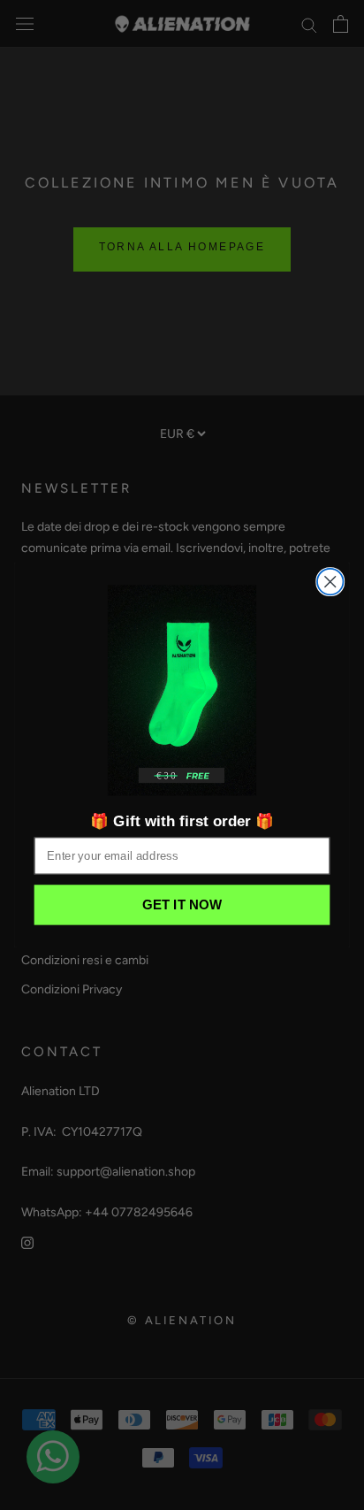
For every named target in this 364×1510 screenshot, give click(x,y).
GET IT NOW (182, 905)
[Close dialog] (330, 581)
